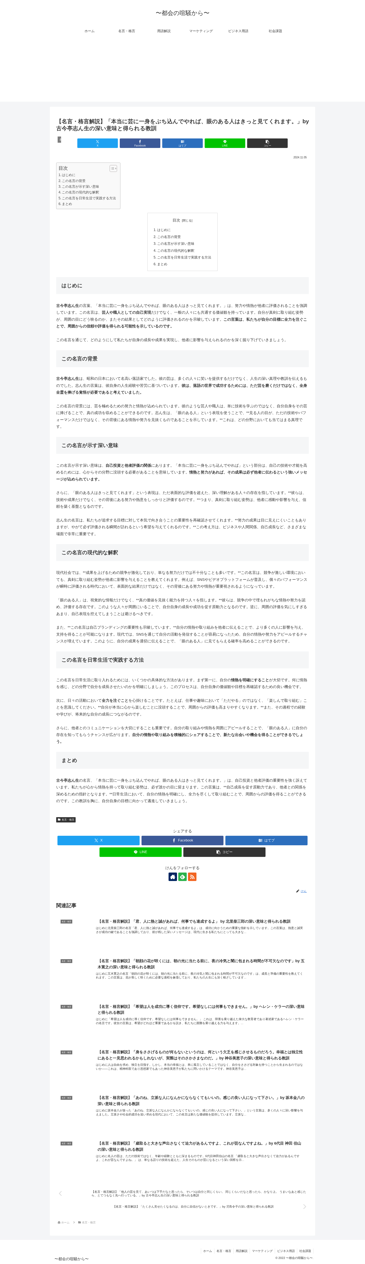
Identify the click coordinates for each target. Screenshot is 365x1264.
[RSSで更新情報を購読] (192, 877)
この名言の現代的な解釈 (80, 192)
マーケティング (262, 1251)
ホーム (207, 1251)
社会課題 (305, 1251)
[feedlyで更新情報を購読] (182, 877)
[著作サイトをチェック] (173, 877)
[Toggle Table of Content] (111, 168)
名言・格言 (68, 819)
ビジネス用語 (286, 1251)
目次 (176, 220)
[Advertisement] (182, 72)
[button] (267, 143)
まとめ (67, 204)
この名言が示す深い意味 (80, 186)
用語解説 (242, 1251)
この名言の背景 (74, 181)
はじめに (68, 175)
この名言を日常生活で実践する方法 (89, 198)
